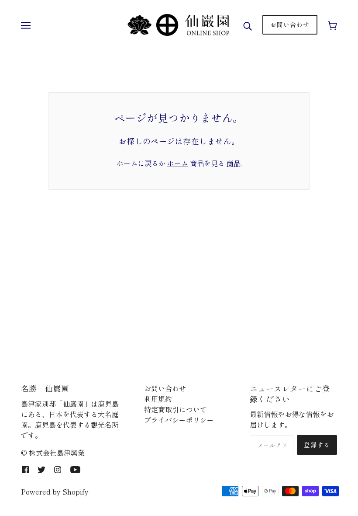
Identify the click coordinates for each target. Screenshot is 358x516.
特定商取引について (175, 409)
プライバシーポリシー (179, 420)
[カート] (332, 24)
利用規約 (158, 399)
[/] (178, 23)
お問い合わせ (165, 388)
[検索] (247, 24)
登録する (317, 444)
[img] (25, 468)
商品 (234, 163)
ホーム (177, 163)
